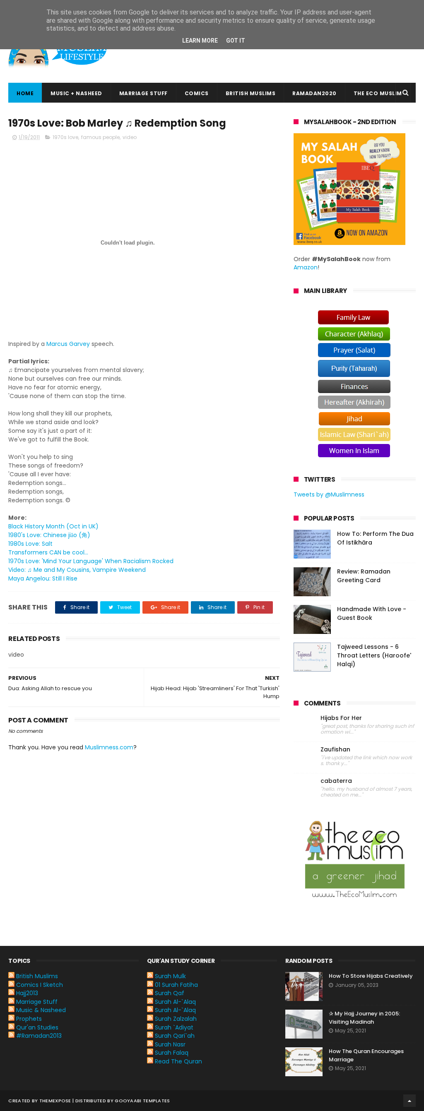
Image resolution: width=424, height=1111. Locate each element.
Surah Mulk (170, 976)
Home (25, 93)
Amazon (306, 267)
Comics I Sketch (39, 985)
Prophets (29, 1019)
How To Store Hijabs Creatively (371, 976)
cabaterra (336, 781)
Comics (197, 93)
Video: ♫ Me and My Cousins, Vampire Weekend (77, 570)
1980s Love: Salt (30, 544)
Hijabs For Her (341, 718)
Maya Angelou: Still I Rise (42, 578)
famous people (100, 137)
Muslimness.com (109, 747)
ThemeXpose (55, 1100)
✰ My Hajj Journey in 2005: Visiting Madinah (364, 1018)
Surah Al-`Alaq (175, 1002)
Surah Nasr (170, 1044)
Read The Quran (178, 1061)
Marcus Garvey (68, 344)
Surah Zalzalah (176, 1019)
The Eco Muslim (378, 93)
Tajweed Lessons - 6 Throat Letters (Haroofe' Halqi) (374, 655)
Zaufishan (335, 749)
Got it (235, 40)
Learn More (200, 40)
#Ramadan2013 (39, 1036)
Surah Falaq (171, 1053)
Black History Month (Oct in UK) (53, 526)
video (130, 137)
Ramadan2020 (314, 93)
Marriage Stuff (143, 93)
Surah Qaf (169, 993)
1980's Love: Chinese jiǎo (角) (49, 535)
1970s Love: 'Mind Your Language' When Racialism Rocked (90, 561)
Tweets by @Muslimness (329, 494)
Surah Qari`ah (175, 1036)
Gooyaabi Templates (142, 1100)
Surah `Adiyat (174, 1027)
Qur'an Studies (37, 1027)
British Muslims (251, 93)
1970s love (65, 137)
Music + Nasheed (76, 93)
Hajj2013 (27, 993)
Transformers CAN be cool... (48, 552)
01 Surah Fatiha (176, 985)
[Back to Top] (409, 1100)
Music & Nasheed (41, 1010)
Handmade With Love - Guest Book (371, 613)
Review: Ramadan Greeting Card (363, 575)
